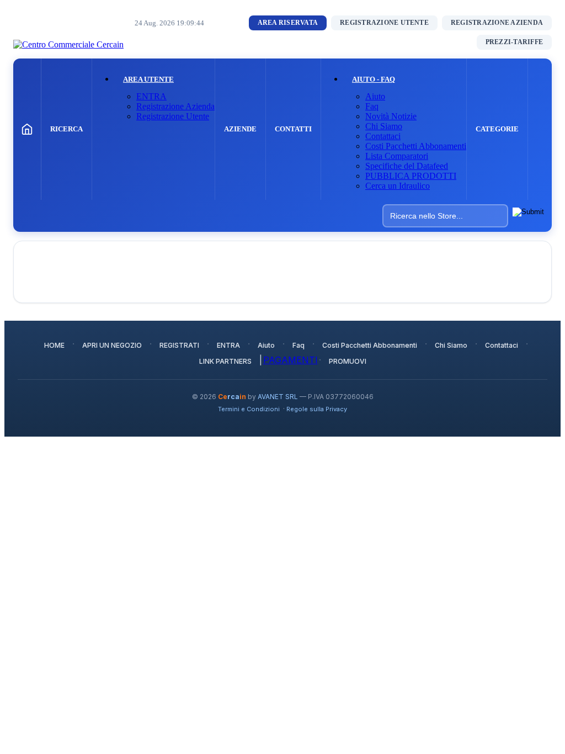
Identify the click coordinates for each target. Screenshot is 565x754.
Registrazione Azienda (175, 106)
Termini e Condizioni (249, 409)
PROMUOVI (347, 361)
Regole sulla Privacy (316, 409)
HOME (54, 345)
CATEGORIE (497, 129)
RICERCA (66, 129)
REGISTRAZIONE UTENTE (384, 22)
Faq (372, 106)
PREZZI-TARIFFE (514, 42)
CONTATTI (293, 129)
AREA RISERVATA (288, 22)
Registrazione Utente (172, 116)
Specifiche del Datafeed (406, 166)
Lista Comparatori (396, 156)
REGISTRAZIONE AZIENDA (497, 22)
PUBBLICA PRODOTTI (410, 175)
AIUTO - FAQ (373, 79)
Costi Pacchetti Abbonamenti (415, 146)
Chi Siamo (383, 126)
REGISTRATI (179, 345)
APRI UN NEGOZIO (112, 345)
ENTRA (151, 96)
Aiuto (375, 96)
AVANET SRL (278, 396)
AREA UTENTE (148, 79)
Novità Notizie (391, 116)
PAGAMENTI (290, 359)
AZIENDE (240, 129)
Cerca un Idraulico (397, 185)
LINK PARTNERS (225, 361)
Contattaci (383, 136)
